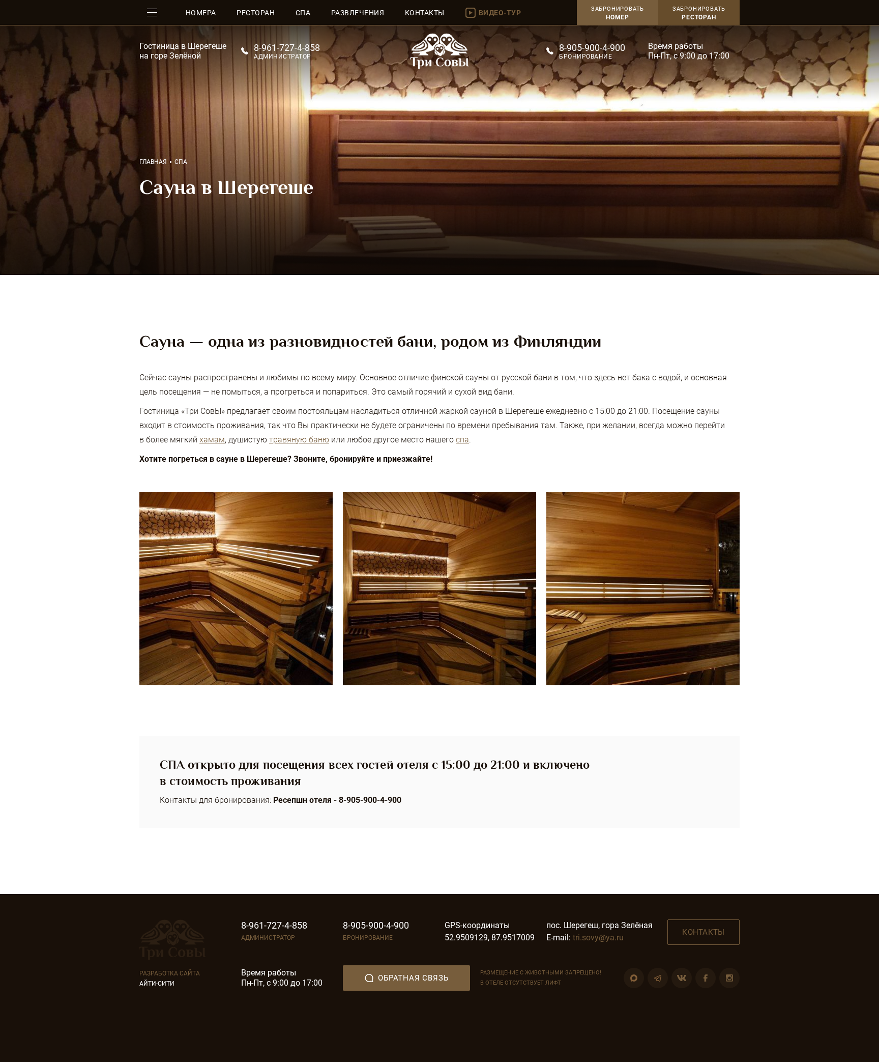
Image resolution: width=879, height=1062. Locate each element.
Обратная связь (412, 978)
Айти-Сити (156, 983)
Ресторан (256, 13)
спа (462, 439)
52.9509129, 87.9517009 (490, 937)
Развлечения (358, 13)
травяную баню (299, 439)
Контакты (425, 13)
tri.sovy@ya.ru (598, 937)
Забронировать (698, 13)
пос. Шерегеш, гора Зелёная (599, 925)
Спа (303, 13)
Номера (201, 13)
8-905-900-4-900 (592, 47)
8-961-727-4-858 (287, 47)
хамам (212, 439)
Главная (153, 161)
